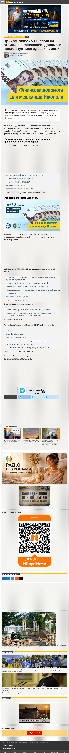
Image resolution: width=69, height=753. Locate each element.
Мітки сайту (45, 742)
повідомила (10, 115)
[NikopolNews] (31, 391)
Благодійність (15, 36)
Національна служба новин (16, 693)
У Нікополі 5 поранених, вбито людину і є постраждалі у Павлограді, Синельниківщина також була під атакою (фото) (50, 442)
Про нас (38, 742)
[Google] (12, 578)
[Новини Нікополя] (14, 3)
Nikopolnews (10, 118)
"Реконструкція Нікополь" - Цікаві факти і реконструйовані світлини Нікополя (34, 646)
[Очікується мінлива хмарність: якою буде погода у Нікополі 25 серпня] (32, 438)
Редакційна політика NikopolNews (12, 742)
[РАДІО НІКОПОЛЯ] (34, 496)
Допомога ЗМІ (25, 742)
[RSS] (17, 578)
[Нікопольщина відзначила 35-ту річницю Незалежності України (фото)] (12, 438)
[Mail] (21, 578)
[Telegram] (8, 578)
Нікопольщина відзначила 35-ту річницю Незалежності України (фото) (12, 442)
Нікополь (6, 36)
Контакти (32, 742)
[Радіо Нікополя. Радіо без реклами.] (34, 468)
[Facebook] (4, 578)
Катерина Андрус (18, 53)
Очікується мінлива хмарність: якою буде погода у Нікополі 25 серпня (31, 442)
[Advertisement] (32, 160)
